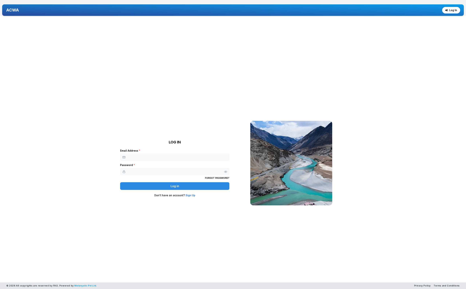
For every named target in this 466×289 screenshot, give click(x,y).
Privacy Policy (422, 285)
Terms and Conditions (447, 285)
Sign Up (190, 195)
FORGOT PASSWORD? (217, 178)
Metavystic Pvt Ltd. (85, 285)
